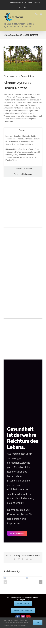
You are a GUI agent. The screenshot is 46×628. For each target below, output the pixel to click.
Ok (38, 623)
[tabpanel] (23, 149)
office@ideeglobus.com (31, 2)
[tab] (23, 130)
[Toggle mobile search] (36, 13)
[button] (5, 582)
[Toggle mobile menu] (41, 13)
